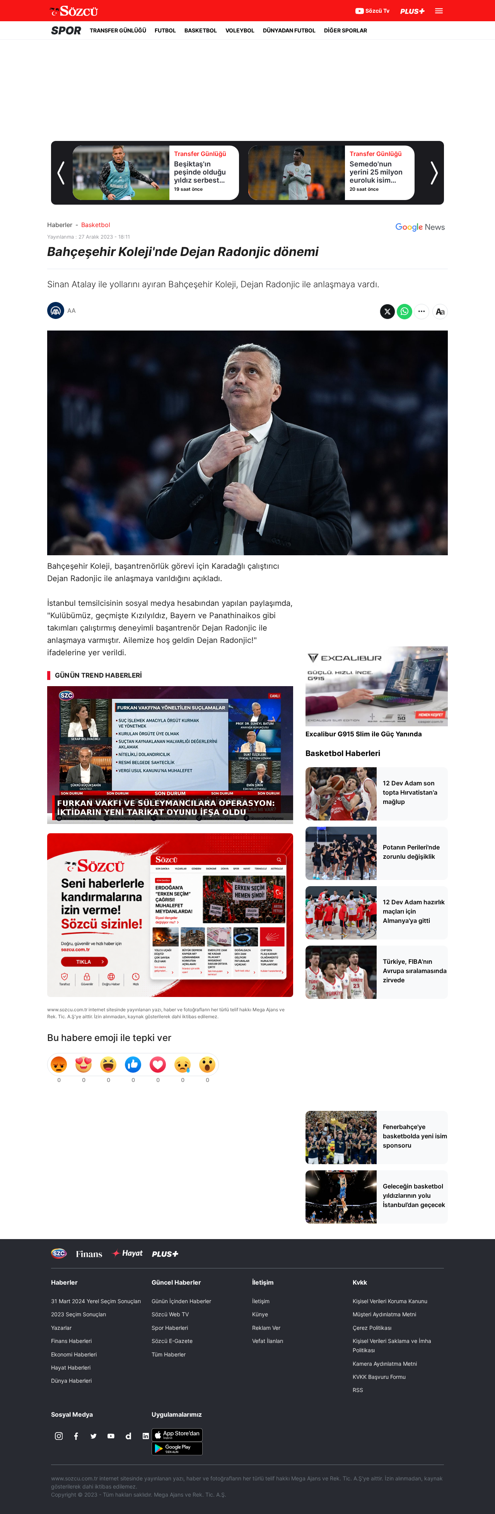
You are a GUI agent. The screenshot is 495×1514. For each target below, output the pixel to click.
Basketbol (95, 225)
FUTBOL (165, 30)
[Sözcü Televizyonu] (59, 1253)
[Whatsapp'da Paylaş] (404, 311)
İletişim (261, 1301)
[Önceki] (60, 173)
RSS (358, 1390)
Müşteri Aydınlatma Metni (384, 1314)
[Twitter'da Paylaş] (387, 311)
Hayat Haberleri (70, 1367)
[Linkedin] (146, 1436)
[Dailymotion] (128, 1436)
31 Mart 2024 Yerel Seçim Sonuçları (96, 1301)
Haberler (59, 225)
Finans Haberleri (71, 1341)
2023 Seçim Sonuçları (78, 1314)
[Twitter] (93, 1436)
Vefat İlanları (267, 1341)
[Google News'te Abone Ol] (420, 227)
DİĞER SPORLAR (345, 30)
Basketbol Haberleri (343, 753)
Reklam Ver (266, 1327)
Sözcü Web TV (170, 1314)
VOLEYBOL (239, 30)
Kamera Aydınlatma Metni (385, 1363)
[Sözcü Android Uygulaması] (177, 1448)
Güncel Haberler (176, 1282)
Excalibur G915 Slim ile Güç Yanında (364, 734)
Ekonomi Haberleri (74, 1354)
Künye (260, 1314)
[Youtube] (111, 1436)
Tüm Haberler (169, 1354)
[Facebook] (76, 1436)
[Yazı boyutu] (440, 311)
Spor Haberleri (170, 1327)
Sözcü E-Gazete (172, 1341)
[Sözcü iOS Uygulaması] (177, 1434)
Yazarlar (61, 1327)
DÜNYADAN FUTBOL (289, 30)
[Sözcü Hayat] (127, 1253)
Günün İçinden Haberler (181, 1301)
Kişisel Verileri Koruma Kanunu (390, 1301)
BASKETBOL (200, 30)
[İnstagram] (59, 1436)
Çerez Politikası (372, 1327)
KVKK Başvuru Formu (379, 1376)
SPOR (66, 30)
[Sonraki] (434, 173)
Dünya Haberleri (71, 1380)
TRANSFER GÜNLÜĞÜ (118, 30)
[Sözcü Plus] (165, 1253)
